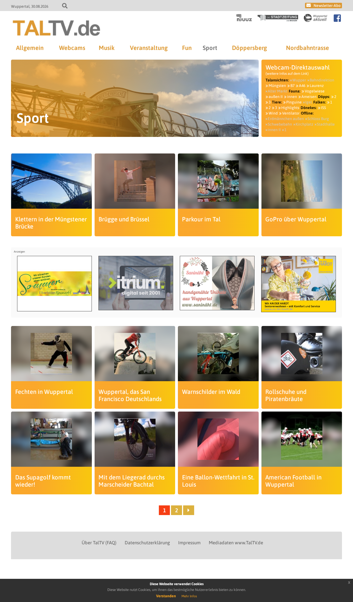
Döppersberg (249, 47)
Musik (106, 47)
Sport (210, 47)
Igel (308, 102)
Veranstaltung (149, 47)
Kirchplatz (304, 124)
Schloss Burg (318, 118)
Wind (273, 113)
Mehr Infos (189, 596)
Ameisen (309, 96)
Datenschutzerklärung (147, 542)
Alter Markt (277, 91)
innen (292, 96)
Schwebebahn (280, 124)
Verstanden (166, 596)
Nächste (188, 510)
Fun (187, 47)
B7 (292, 85)
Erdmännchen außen (286, 118)
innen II (274, 130)
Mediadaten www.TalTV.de (236, 542)
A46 (302, 85)
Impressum (189, 542)
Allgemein (30, 47)
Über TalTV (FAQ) (99, 542)
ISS (323, 107)
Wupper (299, 80)
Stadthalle (326, 124)
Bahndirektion (322, 80)
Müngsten (277, 85)
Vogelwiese (315, 91)
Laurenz (317, 85)
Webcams (72, 47)
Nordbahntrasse (307, 47)
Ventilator (290, 113)
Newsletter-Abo (327, 5)
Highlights (290, 107)
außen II (276, 96)
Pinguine (294, 102)
